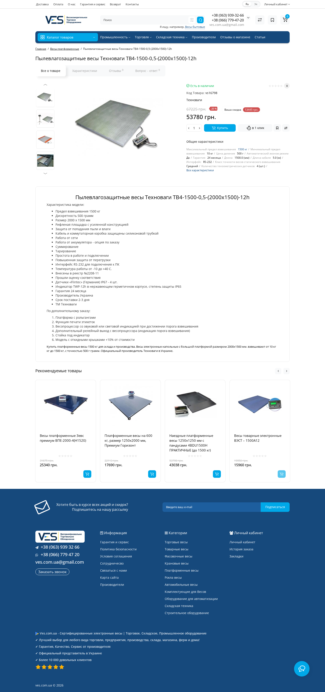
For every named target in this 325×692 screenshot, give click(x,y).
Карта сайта (109, 577)
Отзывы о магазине (235, 37)
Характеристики (84, 71)
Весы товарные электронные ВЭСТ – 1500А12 (257, 438)
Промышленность (114, 37)
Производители (204, 37)
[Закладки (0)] (272, 20)
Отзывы (116, 70)
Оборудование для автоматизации (191, 599)
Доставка (42, 4)
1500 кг (242, 149)
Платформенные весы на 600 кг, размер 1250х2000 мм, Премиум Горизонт (128, 440)
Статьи (260, 37)
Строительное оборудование (187, 613)
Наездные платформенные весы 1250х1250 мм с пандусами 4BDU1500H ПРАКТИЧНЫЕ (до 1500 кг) (191, 442)
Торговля (142, 37)
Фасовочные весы (178, 556)
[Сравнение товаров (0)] (259, 20)
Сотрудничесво (112, 563)
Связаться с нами (113, 570)
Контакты (132, 4)
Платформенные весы (182, 570)
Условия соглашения (116, 556)
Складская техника (170, 37)
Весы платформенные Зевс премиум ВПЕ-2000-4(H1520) (63, 438)
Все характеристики (200, 170)
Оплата (58, 4)
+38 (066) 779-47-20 (228, 20)
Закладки (236, 556)
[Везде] (191, 19)
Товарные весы (176, 549)
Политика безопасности (118, 549)
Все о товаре (50, 71)
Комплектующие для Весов (185, 592)
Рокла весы (173, 577)
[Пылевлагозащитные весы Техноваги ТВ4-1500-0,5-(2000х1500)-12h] (45, 98)
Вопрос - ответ (147, 70)
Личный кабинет (242, 542)
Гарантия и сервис (92, 4)
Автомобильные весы (181, 584)
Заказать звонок (52, 571)
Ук (255, 4)
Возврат (115, 4)
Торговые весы (176, 542)
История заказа (241, 549)
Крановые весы (177, 563)
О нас (71, 4)
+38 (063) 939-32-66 (228, 15)
